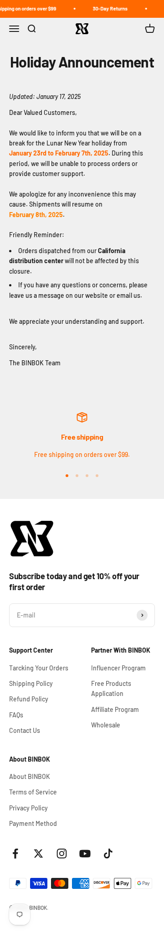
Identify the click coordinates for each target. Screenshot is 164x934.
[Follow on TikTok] (108, 853)
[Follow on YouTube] (85, 853)
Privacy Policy (28, 808)
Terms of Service (33, 792)
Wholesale (105, 725)
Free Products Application (111, 688)
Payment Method (33, 823)
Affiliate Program (115, 709)
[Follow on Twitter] (38, 853)
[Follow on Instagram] (62, 853)
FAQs (16, 715)
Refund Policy (28, 699)
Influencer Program (118, 668)
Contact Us (24, 730)
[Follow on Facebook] (15, 853)
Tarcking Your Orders (38, 668)
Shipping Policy (31, 683)
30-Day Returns (108, 8)
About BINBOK (29, 776)
